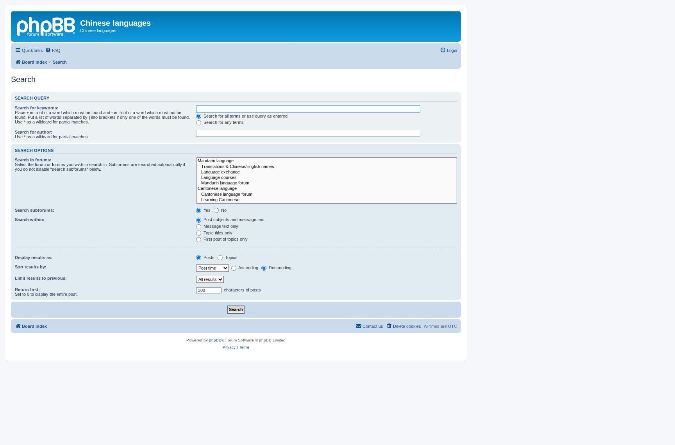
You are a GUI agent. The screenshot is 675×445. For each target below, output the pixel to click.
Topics (231, 257)
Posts (208, 257)
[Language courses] (326, 178)
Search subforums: (34, 210)
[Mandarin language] (326, 161)
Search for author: (33, 132)
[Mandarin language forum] (326, 183)
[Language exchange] (326, 172)
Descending (279, 267)
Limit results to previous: (41, 278)
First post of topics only (225, 239)
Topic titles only (217, 233)
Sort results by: (30, 266)
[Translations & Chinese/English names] (326, 167)
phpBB (215, 340)
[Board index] (46, 25)
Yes (206, 210)
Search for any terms (223, 122)
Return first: (27, 289)
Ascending (248, 267)
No (223, 210)
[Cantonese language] (326, 188)
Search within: (30, 219)
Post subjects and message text (233, 219)
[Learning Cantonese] (326, 200)
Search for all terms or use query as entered (245, 116)
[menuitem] (53, 50)
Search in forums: (33, 159)
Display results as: (34, 257)
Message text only (220, 226)
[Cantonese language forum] (326, 194)
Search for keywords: (37, 107)
